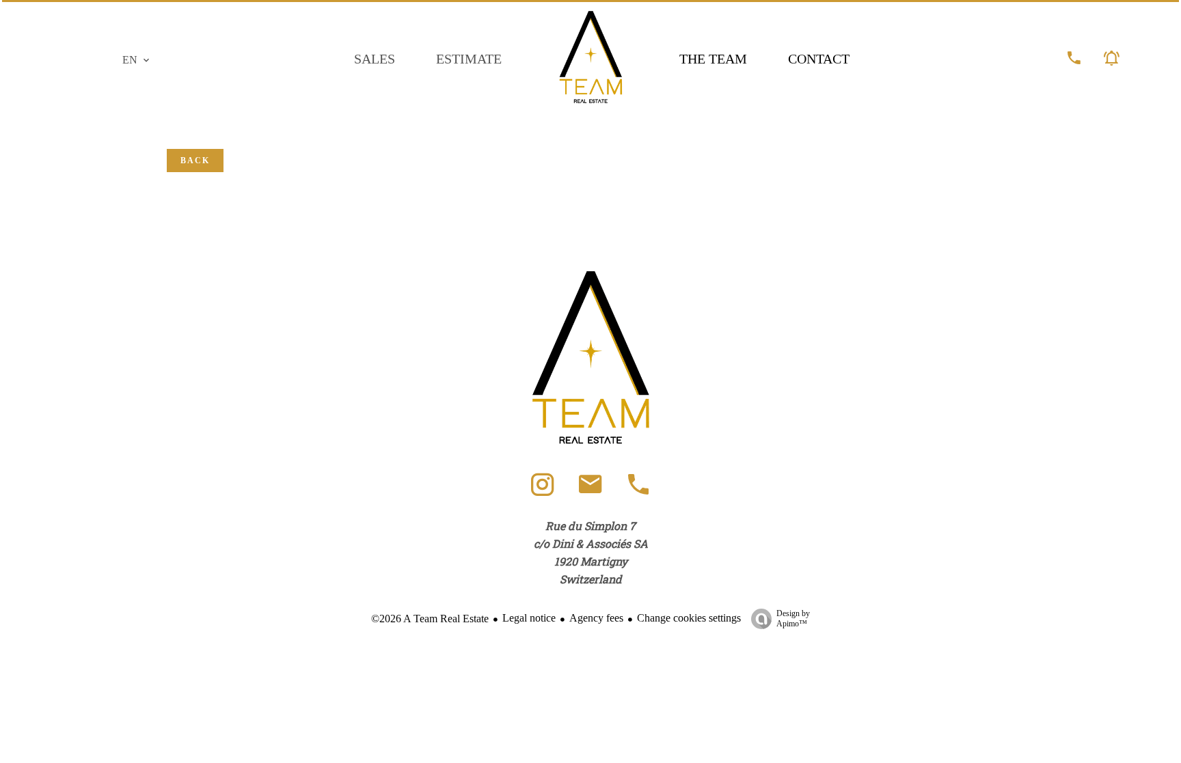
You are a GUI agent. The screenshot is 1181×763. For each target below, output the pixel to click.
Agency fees (596, 618)
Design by (793, 618)
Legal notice (529, 618)
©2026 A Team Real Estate (430, 618)
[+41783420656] (638, 491)
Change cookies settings (689, 618)
